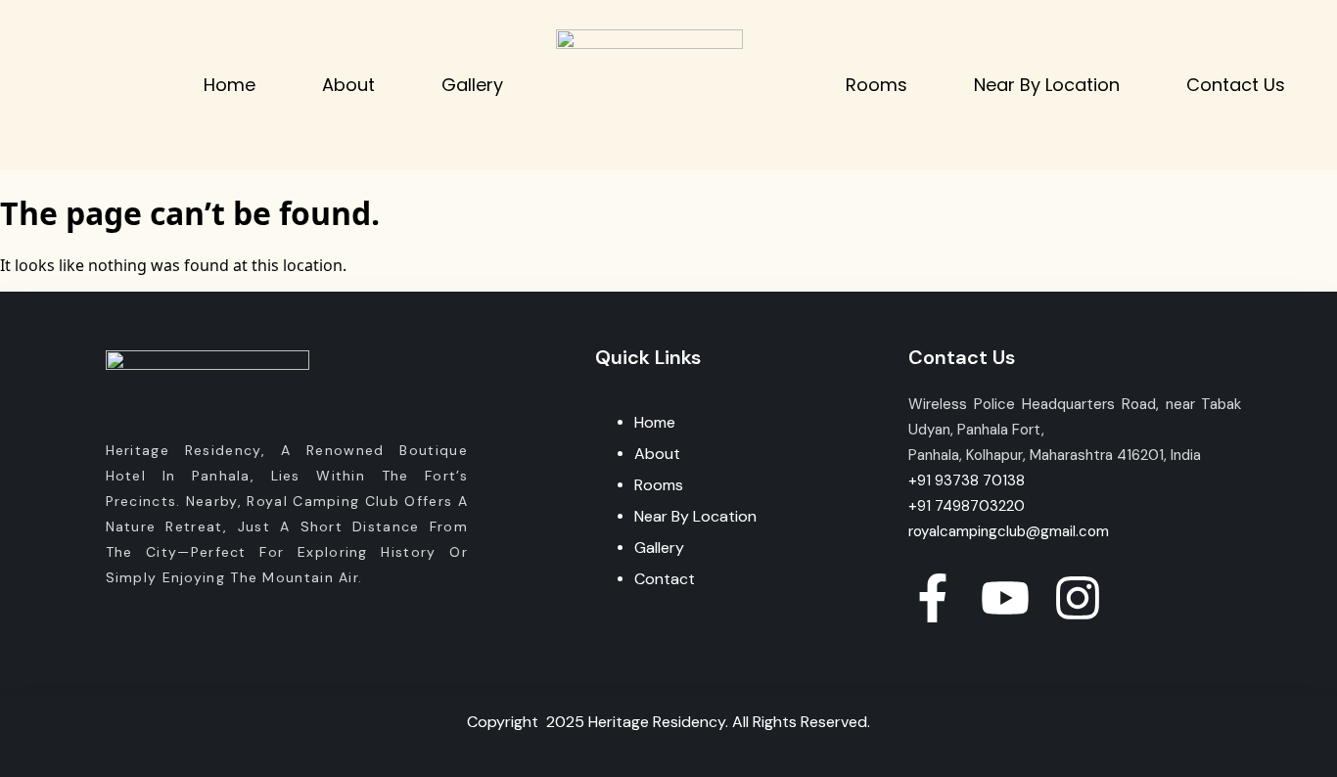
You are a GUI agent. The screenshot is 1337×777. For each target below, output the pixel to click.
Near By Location (1047, 84)
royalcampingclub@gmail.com (1008, 531)
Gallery (472, 84)
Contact (664, 579)
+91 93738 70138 (966, 480)
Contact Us (1235, 84)
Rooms (876, 84)
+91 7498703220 (966, 506)
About (348, 84)
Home (229, 84)
